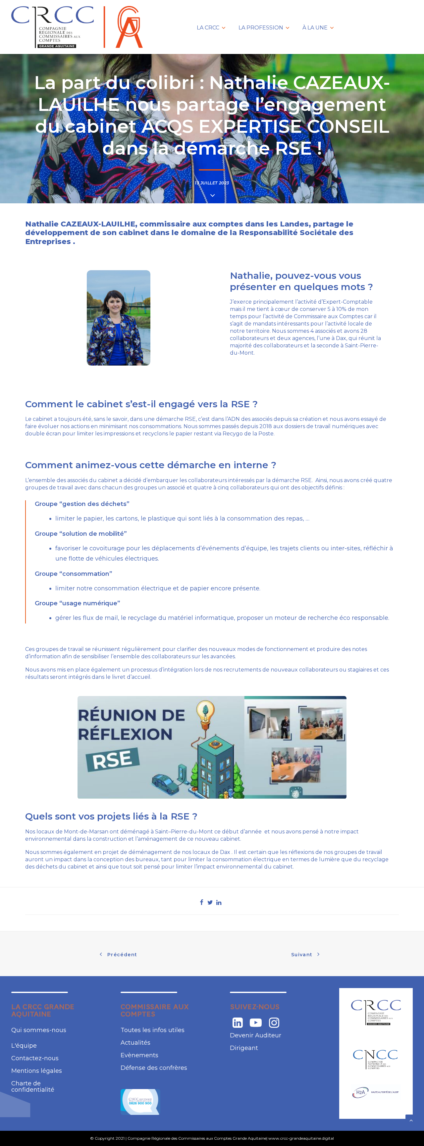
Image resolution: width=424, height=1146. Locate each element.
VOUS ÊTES (351, 28)
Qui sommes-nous (38, 1030)
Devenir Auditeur (255, 1035)
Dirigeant (244, 1048)
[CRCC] (376, 1012)
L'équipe (24, 1045)
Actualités (135, 1042)
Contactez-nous (35, 1058)
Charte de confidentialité (32, 1086)
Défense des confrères (154, 1067)
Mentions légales (36, 1070)
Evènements (139, 1055)
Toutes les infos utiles (153, 1030)
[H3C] (376, 1059)
